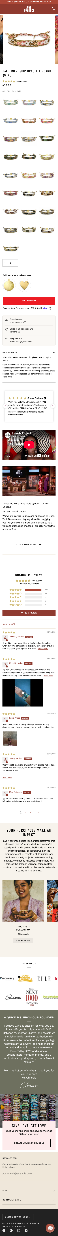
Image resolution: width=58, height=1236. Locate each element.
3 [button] (30, 812)
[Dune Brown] (10, 212)
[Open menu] (7, 9)
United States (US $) (16, 1217)
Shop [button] (5, 1191)
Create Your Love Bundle (29, 1143)
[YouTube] (26, 1230)
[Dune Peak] (47, 230)
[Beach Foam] (47, 102)
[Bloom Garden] (47, 120)
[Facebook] (3, 1230)
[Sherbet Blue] (10, 102)
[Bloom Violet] (10, 139)
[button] (8, 81)
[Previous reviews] (5, 406)
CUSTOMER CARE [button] (11, 1200)
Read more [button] (43, 649)
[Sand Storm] (10, 193)
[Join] (53, 1173)
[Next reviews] (53, 406)
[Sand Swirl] (29, 120)
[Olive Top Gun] (47, 139)
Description (9, 352)
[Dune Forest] (29, 230)
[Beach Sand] (10, 120)
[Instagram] (18, 1230)
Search (34, 1224)
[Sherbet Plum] (47, 175)
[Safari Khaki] (29, 139)
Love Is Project (13, 1224)
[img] (8, 632)
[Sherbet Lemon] (47, 157)
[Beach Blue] (10, 175)
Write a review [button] (29, 612)
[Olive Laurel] (29, 157)
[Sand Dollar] (29, 175)
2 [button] (25, 812)
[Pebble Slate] (29, 193)
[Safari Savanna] (47, 193)
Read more (7, 377)
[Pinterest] (11, 1230)
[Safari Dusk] (47, 212)
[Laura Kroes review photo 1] (9, 738)
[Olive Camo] (10, 157)
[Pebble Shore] (29, 212)
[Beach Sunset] (29, 102)
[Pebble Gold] (10, 248)
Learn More (23, 940)
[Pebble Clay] (10, 230)
